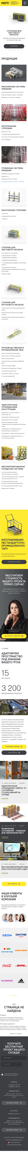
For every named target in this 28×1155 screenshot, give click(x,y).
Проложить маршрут (12, 1103)
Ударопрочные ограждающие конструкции (9, 407)
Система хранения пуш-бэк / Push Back (12, 181)
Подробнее (14, 46)
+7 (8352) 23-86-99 (14, 1086)
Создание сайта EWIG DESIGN (14, 1144)
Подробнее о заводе (12, 746)
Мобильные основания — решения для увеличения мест (13, 831)
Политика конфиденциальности (14, 1140)
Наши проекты (12, 752)
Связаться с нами (14, 561)
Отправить (3, 1071)
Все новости (12, 883)
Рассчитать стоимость (12, 636)
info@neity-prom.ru (14, 1113)
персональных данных (10, 1075)
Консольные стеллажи (13, 210)
